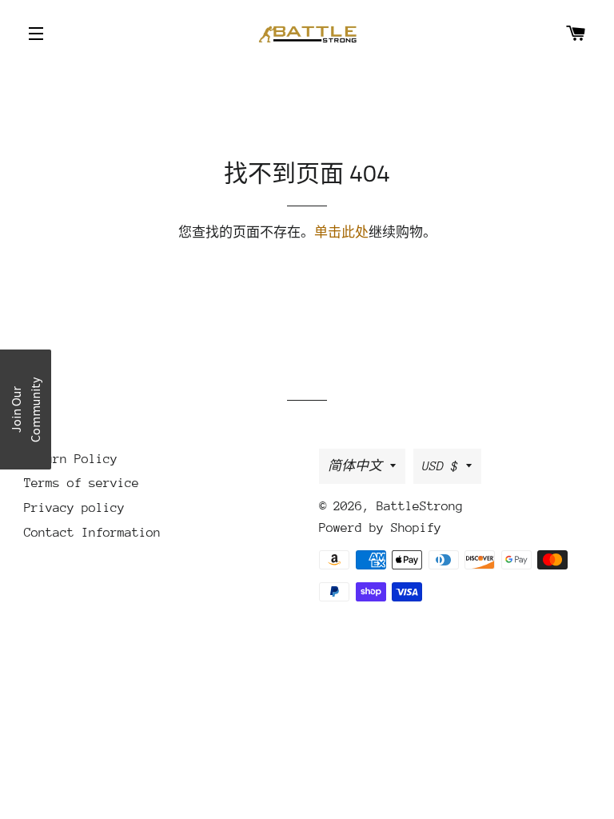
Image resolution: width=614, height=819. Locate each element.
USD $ (440, 466)
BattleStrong (420, 506)
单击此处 (341, 233)
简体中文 (355, 466)
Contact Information (92, 532)
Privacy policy (74, 508)
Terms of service (81, 483)
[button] (25, 409)
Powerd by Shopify (380, 528)
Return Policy (71, 459)
